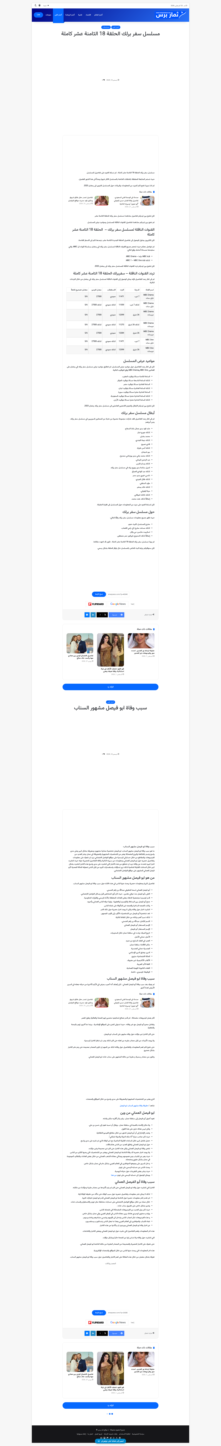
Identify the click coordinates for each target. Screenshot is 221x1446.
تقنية (80, 15)
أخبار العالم (98, 15)
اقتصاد (88, 15)
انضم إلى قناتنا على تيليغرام (112, 1441)
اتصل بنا (90, 1434)
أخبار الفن (58, 15)
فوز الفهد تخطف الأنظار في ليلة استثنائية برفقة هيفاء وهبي (112, 670)
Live (38, 15)
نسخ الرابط (99, 594)
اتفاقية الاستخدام (124, 1434)
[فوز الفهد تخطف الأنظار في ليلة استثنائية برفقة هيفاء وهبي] (110, 650)
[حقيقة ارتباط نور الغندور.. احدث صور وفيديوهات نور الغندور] (141, 640)
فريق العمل (98, 1434)
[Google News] (118, 604)
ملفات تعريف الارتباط (110, 1434)
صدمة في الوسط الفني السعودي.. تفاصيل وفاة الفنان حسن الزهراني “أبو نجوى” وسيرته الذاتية (126, 200)
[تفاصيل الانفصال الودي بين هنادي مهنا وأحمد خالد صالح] (80, 643)
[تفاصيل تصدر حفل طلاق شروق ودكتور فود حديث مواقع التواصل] (102, 200)
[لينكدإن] (93, 614)
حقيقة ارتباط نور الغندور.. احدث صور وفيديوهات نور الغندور (142, 652)
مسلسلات (106, 27)
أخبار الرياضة (70, 15)
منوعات (48, 15)
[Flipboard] (96, 604)
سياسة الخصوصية (138, 1434)
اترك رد (110, 687)
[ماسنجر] (87, 614)
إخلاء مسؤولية (81, 1434)
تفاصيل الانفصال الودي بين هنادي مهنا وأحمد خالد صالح (80, 657)
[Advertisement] (110, 58)
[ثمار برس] (169, 15)
